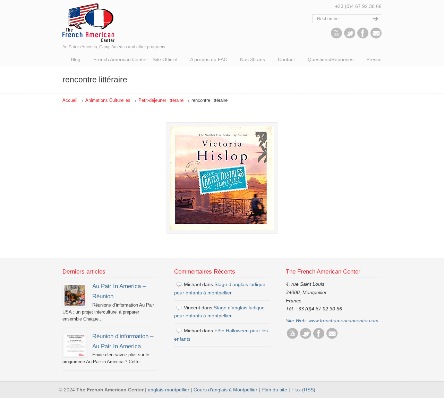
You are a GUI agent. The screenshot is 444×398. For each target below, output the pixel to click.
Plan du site (274, 389)
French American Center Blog (88, 22)
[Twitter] (349, 37)
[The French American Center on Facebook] (362, 37)
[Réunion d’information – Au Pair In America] (75, 345)
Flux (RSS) (303, 389)
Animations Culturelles (107, 100)
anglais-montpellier (168, 389)
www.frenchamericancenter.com (343, 320)
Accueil (69, 100)
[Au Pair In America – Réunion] (75, 295)
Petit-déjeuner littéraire (160, 100)
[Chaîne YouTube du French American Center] (336, 37)
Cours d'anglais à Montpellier (225, 389)
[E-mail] (376, 37)
